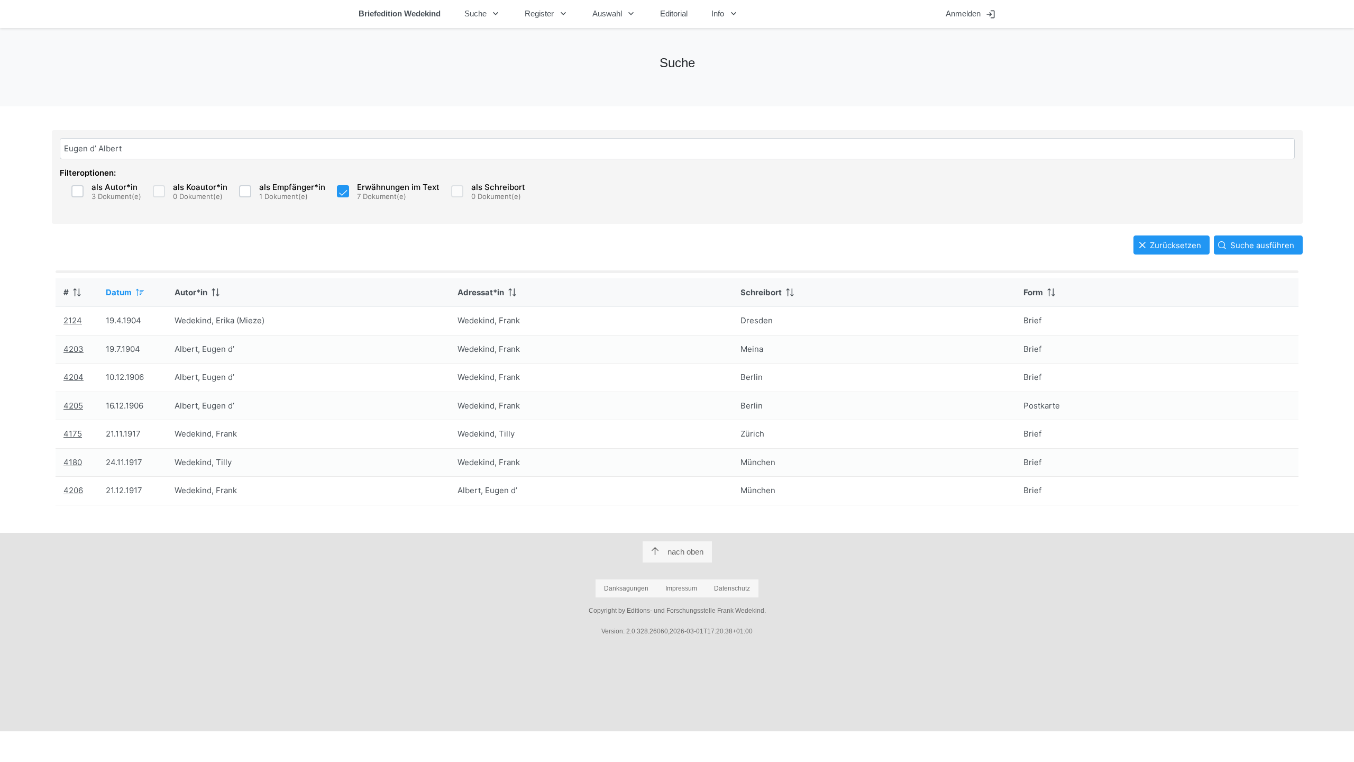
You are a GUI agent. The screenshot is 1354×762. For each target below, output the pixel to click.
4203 (73, 349)
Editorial (674, 13)
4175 (72, 434)
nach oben (685, 551)
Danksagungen (626, 588)
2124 (72, 320)
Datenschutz (732, 588)
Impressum (681, 588)
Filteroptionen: (88, 173)
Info (725, 13)
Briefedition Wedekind (400, 13)
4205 (73, 406)
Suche (482, 13)
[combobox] (677, 148)
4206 (73, 490)
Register (547, 13)
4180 (72, 462)
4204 (73, 377)
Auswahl (614, 13)
